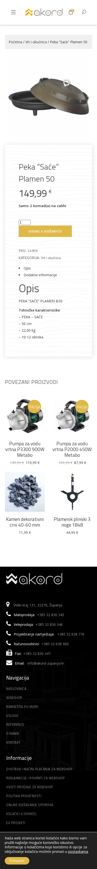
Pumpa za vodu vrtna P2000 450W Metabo (72, 449)
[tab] (49, 268)
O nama (12, 733)
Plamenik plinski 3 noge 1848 (72, 521)
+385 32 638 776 (70, 634)
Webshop (14, 697)
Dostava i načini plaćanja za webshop (39, 769)
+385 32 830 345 (50, 614)
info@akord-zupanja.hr (45, 663)
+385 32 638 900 (55, 643)
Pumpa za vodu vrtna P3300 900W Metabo (25, 449)
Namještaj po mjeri (22, 706)
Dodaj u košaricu (45, 231)
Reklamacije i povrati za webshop (35, 778)
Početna (15, 42)
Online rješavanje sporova (29, 804)
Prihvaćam (17, 861)
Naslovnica (16, 688)
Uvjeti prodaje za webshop (29, 786)
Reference (15, 724)
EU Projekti (15, 822)
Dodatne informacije (40, 275)
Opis (27, 268)
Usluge (12, 715)
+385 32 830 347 (36, 653)
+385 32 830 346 (49, 624)
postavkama (78, 851)
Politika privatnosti (23, 795)
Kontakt (13, 742)
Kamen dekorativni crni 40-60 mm (25, 521)
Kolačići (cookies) (21, 813)
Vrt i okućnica (36, 42)
